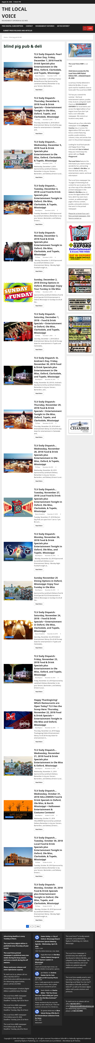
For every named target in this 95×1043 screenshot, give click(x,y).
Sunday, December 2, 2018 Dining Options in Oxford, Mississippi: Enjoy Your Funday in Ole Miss (18, 292)
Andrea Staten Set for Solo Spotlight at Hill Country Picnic (46, 975)
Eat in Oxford (9, 79)
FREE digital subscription (12, 26)
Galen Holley (45, 936)
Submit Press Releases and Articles (17, 31)
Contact (29, 26)
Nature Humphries (40, 76)
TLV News (37, 119)
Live (90, 28)
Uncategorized (10, 864)
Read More (40, 89)
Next (38, 926)
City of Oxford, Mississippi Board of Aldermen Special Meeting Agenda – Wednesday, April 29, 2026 (47, 941)
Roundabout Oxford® (45, 26)
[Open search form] (80, 28)
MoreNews (66, 1041)
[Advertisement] (80, 386)
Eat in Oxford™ (63, 26)
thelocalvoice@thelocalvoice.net (82, 1006)
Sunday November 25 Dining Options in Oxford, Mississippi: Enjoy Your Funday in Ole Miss (18, 590)
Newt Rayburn (38, 210)
